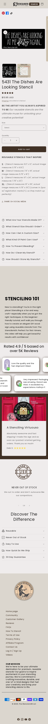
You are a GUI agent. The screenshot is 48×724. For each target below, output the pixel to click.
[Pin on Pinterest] (3, 14)
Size (3, 123)
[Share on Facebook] (7, 14)
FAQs (8, 627)
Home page (12, 611)
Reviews (10, 623)
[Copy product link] (11, 14)
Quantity (5, 135)
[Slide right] (29, 505)
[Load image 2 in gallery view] (24, 71)
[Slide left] (18, 505)
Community (12, 615)
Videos (9, 654)
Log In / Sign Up (14, 650)
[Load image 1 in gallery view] (9, 71)
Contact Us (11, 647)
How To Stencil (13, 631)
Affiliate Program (15, 643)
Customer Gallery (15, 619)
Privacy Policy (13, 639)
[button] (5, 4)
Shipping (5, 101)
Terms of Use (12, 635)
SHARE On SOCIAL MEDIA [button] (15, 201)
